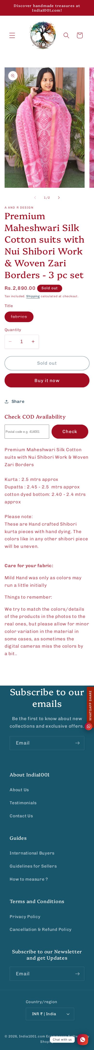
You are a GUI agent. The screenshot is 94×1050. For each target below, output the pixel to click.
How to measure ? (29, 879)
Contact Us (21, 815)
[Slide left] (35, 197)
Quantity (13, 329)
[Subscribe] (77, 743)
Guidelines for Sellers (33, 866)
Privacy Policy (25, 916)
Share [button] (18, 401)
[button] (12, 35)
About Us (19, 789)
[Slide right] (59, 197)
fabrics (22, 318)
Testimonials (23, 802)
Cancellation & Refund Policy (41, 929)
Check (69, 431)
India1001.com (32, 1036)
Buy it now (47, 380)
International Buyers (32, 853)
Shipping (33, 296)
